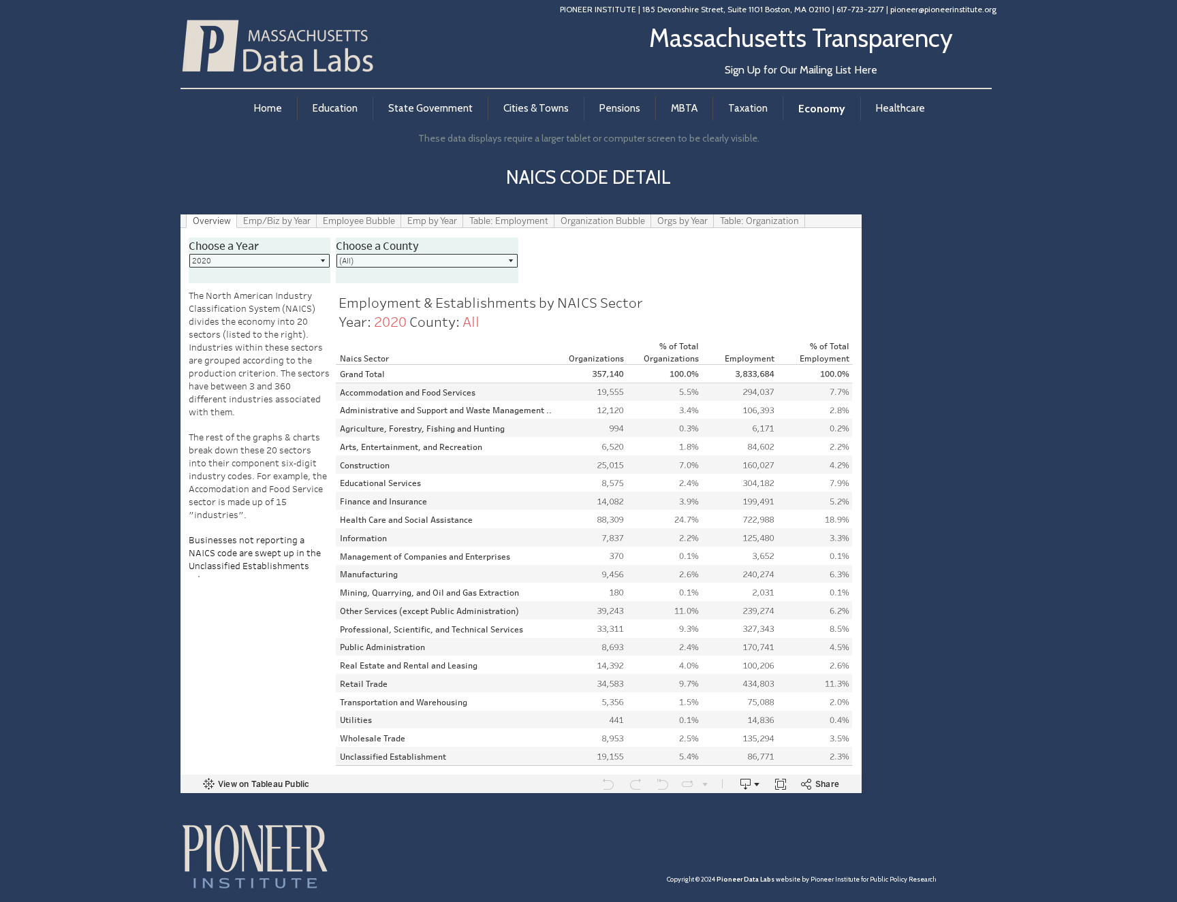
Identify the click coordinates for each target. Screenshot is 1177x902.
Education (335, 108)
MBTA (684, 108)
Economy (821, 108)
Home (267, 108)
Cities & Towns (536, 108)
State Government (430, 108)
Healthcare (900, 108)
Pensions (619, 108)
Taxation (748, 108)
